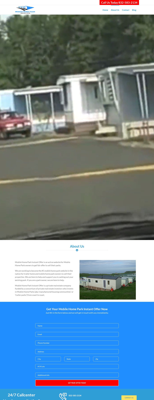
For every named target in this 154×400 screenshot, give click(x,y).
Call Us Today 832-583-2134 (119, 2)
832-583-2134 (75, 395)
